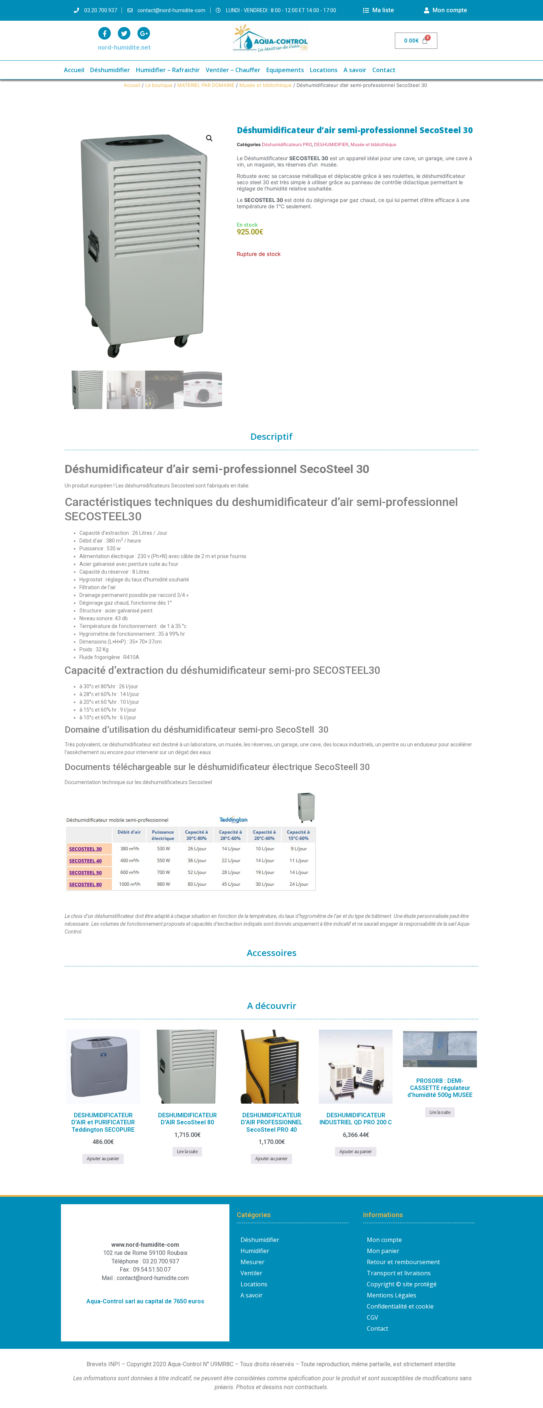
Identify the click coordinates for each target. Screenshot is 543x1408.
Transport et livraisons (399, 1273)
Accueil (74, 70)
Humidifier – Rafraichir (168, 70)
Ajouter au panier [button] (103, 1158)
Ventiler (251, 1273)
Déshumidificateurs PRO (287, 144)
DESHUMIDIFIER (331, 144)
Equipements (285, 70)
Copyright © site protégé (402, 1284)
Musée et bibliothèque (265, 85)
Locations (324, 70)
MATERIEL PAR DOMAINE (206, 85)
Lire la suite (187, 1151)
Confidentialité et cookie (400, 1306)
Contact (384, 70)
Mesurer (252, 1262)
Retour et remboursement (403, 1262)
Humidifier (254, 1251)
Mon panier (383, 1251)
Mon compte (384, 1240)
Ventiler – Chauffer (233, 70)
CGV (372, 1317)
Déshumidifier (110, 70)
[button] (209, 138)
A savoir (355, 70)
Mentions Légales (391, 1295)
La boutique (159, 85)
